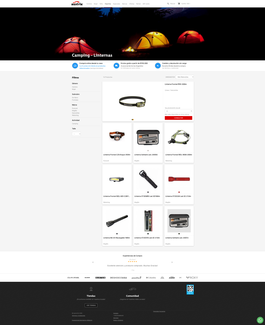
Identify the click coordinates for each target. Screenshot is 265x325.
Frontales (75, 100)
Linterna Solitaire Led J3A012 (177, 238)
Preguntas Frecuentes (159, 311)
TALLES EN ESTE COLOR (172, 108)
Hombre (89, 4)
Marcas (124, 4)
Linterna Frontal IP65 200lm (176, 84)
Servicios (115, 318)
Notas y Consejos (118, 320)
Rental (138, 4)
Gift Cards (146, 4)
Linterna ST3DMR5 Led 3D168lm (147, 196)
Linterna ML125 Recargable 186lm (116, 238)
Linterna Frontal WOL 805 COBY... (116, 196)
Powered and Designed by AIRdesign (82, 320)
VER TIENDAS (91, 305)
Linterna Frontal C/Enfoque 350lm (116, 155)
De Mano (75, 97)
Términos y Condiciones (78, 315)
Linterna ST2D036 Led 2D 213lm (178, 196)
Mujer (96, 4)
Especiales (116, 4)
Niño (101, 4)
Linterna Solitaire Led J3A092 (146, 155)
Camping (75, 123)
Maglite (74, 110)
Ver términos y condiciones (170, 68)
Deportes (108, 4)
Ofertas (131, 4)
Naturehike (75, 113)
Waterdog (75, 115)
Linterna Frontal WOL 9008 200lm (178, 155)
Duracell (75, 108)
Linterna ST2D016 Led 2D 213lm (147, 238)
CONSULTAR (178, 118)
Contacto (115, 313)
